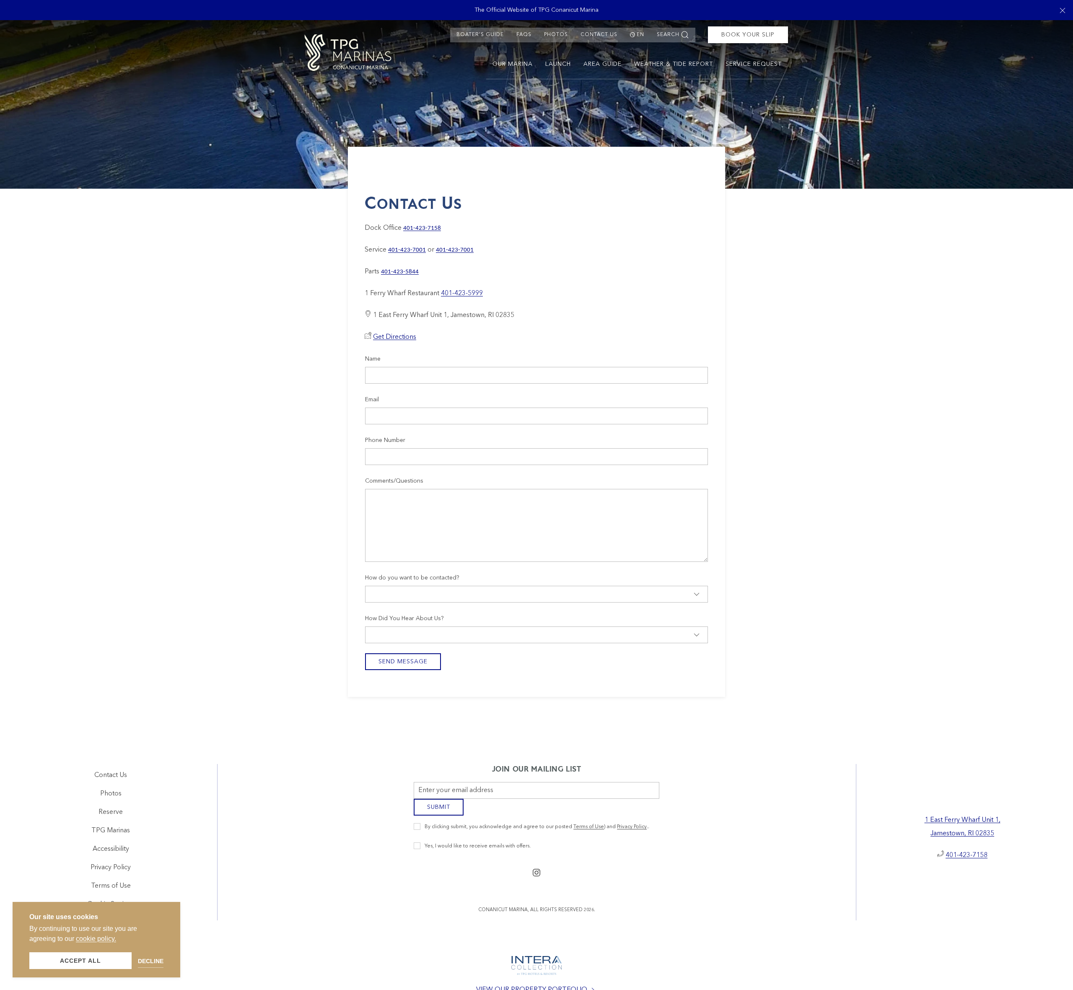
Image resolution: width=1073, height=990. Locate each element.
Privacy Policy (632, 833)
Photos (556, 34)
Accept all (80, 960)
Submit (438, 813)
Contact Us (599, 34)
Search (668, 34)
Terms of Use (588, 833)
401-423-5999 (462, 293)
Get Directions (394, 337)
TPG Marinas (110, 834)
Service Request (754, 64)
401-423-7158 (966, 858)
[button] (1062, 10)
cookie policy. (96, 938)
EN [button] (640, 34)
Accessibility (111, 852)
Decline (150, 961)
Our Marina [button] (512, 64)
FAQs (523, 34)
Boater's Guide (480, 34)
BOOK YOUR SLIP (748, 35)
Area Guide (602, 64)
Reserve (110, 815)
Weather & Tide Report (673, 64)
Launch (558, 64)
